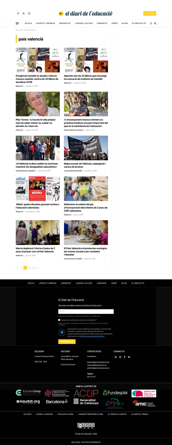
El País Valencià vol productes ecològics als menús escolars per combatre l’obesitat (85, 251)
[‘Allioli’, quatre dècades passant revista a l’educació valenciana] (38, 188)
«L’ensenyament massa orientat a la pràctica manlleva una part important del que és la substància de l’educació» (86, 122)
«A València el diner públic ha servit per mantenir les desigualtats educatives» (37, 165)
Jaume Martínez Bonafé (73, 171)
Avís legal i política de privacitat (86, 442)
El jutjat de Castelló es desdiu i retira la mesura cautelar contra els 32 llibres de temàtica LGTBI (37, 79)
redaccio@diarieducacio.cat (96, 365)
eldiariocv (19, 255)
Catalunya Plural (65, 414)
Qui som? (27, 414)
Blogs (125, 23)
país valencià (24, 30)
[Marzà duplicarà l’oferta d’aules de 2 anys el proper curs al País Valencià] (38, 232)
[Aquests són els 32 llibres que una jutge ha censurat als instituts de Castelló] (86, 60)
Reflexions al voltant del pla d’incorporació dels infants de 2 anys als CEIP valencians (86, 207)
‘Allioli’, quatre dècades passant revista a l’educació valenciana (37, 206)
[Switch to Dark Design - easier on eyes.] (151, 23)
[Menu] (17, 23)
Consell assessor (44, 414)
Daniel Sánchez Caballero (25, 171)
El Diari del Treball (140, 414)
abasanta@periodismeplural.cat (98, 362)
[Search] (155, 23)
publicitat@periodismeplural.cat (98, 368)
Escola (28, 23)
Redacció (19, 86)
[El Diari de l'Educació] (86, 13)
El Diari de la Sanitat (117, 414)
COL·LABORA (149, 13)
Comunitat (102, 23)
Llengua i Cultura (84, 23)
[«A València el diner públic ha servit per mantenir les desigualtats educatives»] (38, 148)
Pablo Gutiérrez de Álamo (73, 130)
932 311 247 (91, 377)
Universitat (65, 23)
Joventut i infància (45, 23)
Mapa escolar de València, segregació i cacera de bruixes (85, 165)
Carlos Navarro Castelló (73, 259)
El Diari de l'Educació (68, 364)
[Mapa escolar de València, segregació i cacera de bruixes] (86, 148)
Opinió (115, 23)
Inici (17, 30)
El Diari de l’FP (139, 23)
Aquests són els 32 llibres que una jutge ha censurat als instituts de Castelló (85, 77)
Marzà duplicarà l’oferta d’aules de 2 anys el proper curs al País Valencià (35, 250)
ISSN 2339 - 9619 (41, 362)
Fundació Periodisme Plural (44, 356)
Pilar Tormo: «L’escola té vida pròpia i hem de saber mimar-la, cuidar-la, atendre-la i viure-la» (36, 122)
